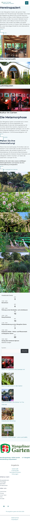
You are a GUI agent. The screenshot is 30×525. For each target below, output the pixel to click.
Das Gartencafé (8, 59)
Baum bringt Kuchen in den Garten (12, 386)
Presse (2, 493)
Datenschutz (15, 517)
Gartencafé (15, 469)
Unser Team (3, 495)
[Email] (8, 506)
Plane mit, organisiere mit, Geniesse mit (13, 369)
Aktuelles (24, 351)
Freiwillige (3, 482)
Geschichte (3, 491)
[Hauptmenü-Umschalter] (26, 3)
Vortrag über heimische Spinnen (10, 340)
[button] (15, 33)
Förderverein (4, 485)
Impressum (14, 519)
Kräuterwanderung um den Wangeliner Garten (14, 324)
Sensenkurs (5, 302)
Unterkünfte (15, 470)
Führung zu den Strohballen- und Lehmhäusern (15, 310)
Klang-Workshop (6, 317)
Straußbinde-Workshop (9, 421)
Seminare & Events (15, 472)
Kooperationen (4, 480)
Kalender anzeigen (6, 342)
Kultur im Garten (8, 112)
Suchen (4, 348)
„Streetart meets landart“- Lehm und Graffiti (14, 437)
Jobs (1, 496)
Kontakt (2, 498)
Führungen (15, 474)
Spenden (2, 483)
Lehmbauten (6, 86)
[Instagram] (3, 506)
